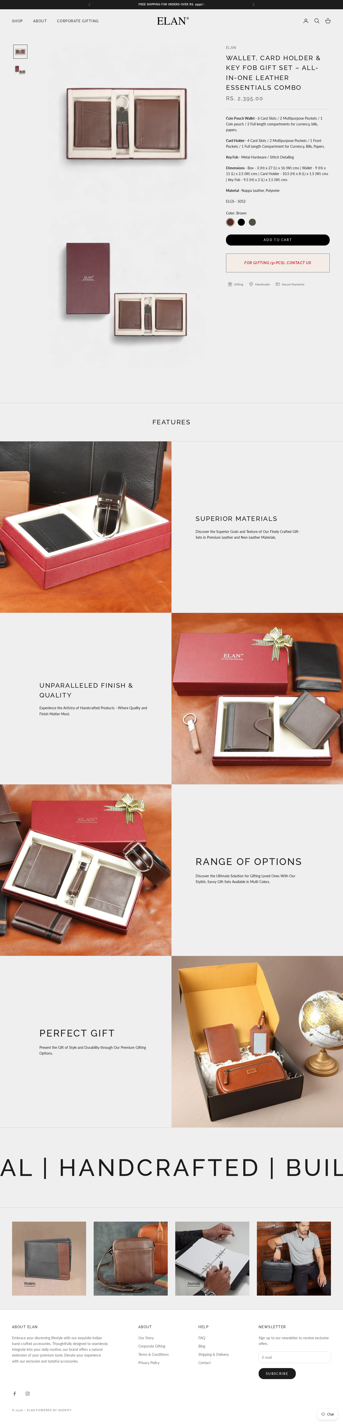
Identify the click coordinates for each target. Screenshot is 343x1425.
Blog (201, 1346)
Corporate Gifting (78, 21)
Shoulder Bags (117, 1283)
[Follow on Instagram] (27, 1393)
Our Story (146, 1338)
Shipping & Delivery (213, 1354)
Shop (17, 21)
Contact (204, 1363)
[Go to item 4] (20, 52)
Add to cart (278, 240)
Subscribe (277, 1374)
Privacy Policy (148, 1363)
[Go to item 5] (20, 70)
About (40, 21)
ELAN (231, 47)
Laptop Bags (278, 1283)
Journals (193, 1283)
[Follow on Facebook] (14, 1393)
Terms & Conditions (153, 1354)
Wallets (29, 1283)
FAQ (201, 1338)
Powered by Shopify (54, 1410)
